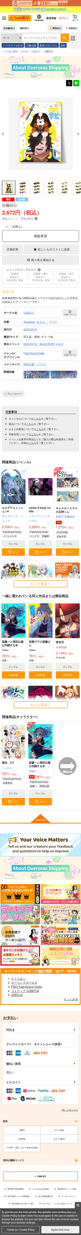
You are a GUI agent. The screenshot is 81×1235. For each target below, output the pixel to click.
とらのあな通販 (10, 51)
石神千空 (61, 536)
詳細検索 (73, 38)
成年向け (24, 28)
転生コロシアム (48, 45)
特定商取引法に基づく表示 (22, 1203)
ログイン (64, 18)
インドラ (34, 536)
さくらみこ (18, 978)
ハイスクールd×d (12, 45)
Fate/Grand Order (12, 531)
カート (15, 551)
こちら (37, 418)
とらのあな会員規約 (40, 1189)
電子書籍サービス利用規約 (18, 1196)
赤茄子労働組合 (65, 516)
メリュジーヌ (10, 536)
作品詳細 (13, 675)
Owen (32, 771)
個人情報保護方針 (45, 1196)
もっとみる (71, 999)
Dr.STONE (62, 532)
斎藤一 (33, 786)
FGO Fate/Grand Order (26, 987)
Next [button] (78, 134)
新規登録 (51, 18)
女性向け (72, 28)
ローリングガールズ (24, 982)
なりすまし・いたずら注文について (57, 1203)
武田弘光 (17, 995)
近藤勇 (45, 536)
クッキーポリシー (69, 1196)
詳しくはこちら (70, 1109)
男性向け (56, 28)
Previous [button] (2, 134)
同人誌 (24, 51)
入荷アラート (70, 314)
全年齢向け (9, 28)
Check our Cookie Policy (21, 1229)
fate (63, 45)
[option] (40, 133)
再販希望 (40, 236)
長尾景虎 (7, 782)
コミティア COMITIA (25, 991)
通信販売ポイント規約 (67, 1189)
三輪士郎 (31, 45)
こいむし (7, 768)
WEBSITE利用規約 (15, 1189)
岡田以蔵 (44, 786)
